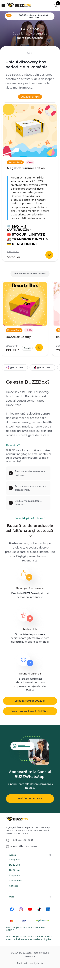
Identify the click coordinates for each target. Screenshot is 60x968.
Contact (13, 885)
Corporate (14, 875)
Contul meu (15, 880)
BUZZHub (14, 870)
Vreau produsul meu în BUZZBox (30, 711)
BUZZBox (14, 864)
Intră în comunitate (30, 798)
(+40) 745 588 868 (21, 840)
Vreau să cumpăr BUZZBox (30, 700)
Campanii (14, 859)
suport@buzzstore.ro (23, 846)
